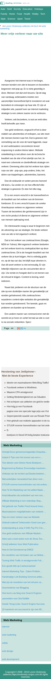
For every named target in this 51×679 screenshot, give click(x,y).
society (17, 9)
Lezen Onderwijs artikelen (18, 26)
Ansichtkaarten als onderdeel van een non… (23, 495)
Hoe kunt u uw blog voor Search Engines (21, 593)
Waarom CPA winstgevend (20, 392)
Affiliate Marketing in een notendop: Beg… (22, 501)
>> (24, 328)
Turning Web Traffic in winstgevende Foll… (23, 560)
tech (42, 14)
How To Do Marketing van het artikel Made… (23, 490)
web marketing (9, 635)
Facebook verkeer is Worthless (22, 387)
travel (27, 19)
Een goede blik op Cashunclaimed (18, 566)
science (11, 19)
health (27, 14)
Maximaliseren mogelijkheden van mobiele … (24, 512)
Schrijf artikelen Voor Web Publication (20, 544)
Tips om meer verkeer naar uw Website (21, 517)
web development (10, 659)
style (3, 19)
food (19, 14)
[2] (21, 328)
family (4, 14)
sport (19, 19)
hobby (35, 14)
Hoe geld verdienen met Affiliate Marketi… (22, 533)
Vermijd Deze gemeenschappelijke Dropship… (24, 452)
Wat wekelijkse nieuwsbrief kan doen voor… (23, 479)
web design (7, 651)
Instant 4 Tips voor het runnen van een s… (22, 457)
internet (5, 627)
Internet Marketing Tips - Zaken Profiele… (22, 571)
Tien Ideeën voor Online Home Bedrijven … (23, 463)
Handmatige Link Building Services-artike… (23, 577)
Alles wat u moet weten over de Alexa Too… (23, 539)
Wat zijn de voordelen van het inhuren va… (22, 582)
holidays (38, 9)
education (28, 9)
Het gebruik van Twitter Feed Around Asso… (23, 506)
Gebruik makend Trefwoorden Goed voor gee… (25, 522)
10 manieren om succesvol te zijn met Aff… (23, 609)
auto (3, 9)
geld (9, 9)
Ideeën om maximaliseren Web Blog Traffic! (28, 383)
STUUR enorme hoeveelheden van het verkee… (25, 484)
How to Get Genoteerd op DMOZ (17, 550)
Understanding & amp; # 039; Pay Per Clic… (23, 528)
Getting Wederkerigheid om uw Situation (26, 397)
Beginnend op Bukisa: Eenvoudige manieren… (24, 468)
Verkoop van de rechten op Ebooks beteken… (24, 474)
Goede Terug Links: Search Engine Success (23, 604)
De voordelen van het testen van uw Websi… (23, 555)
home (12, 14)
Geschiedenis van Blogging (15, 588)
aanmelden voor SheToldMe (15, 598)
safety (5, 643)
